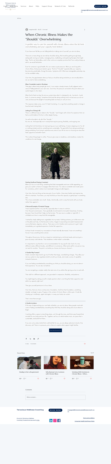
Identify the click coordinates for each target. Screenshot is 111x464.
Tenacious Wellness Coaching (30, 410)
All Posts (19, 18)
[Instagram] (54, 420)
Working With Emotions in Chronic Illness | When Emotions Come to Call (80, 373)
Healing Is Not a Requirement (29, 372)
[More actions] (85, 30)
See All (92, 352)
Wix (38, 420)
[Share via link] (38, 339)
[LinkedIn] (50, 420)
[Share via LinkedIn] (34, 339)
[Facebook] (58, 420)
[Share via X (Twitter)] (30, 339)
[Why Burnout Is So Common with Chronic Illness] (55, 362)
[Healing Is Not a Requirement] (29, 362)
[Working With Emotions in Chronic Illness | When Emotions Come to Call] (82, 362)
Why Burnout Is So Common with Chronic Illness (55, 373)
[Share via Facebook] (26, 339)
